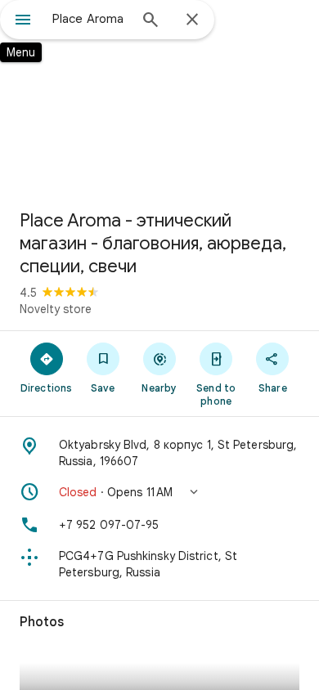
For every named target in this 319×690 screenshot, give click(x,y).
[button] (159, 492)
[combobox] (90, 19)
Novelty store (56, 309)
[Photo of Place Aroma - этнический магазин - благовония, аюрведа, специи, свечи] (159, 98)
